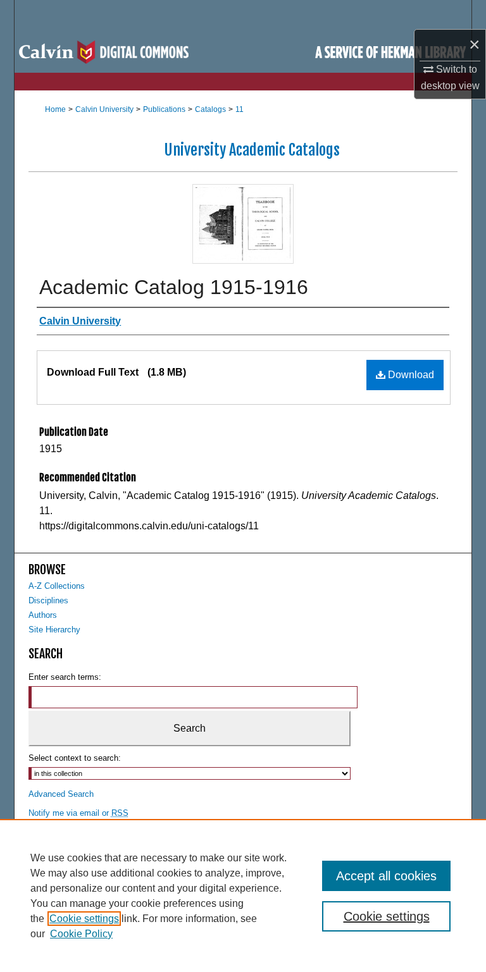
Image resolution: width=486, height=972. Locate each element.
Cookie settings (84, 918)
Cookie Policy (81, 933)
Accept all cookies (386, 876)
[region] (243, 895)
